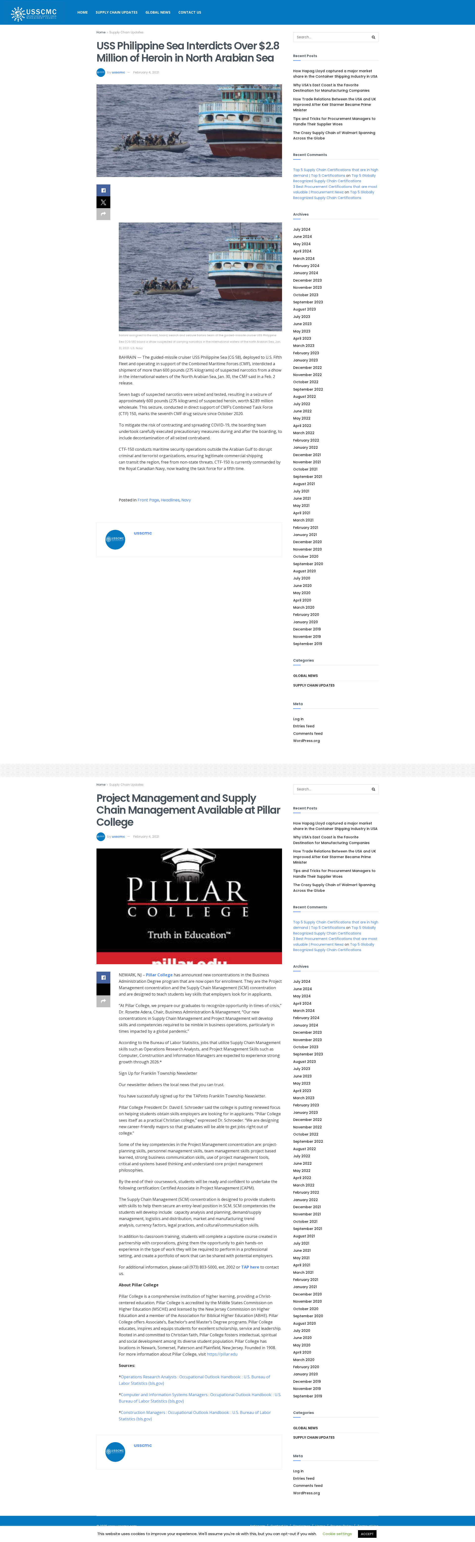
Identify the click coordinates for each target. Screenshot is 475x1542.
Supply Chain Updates (117, 12)
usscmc (118, 72)
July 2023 (301, 316)
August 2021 (304, 483)
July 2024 (301, 229)
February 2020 (306, 614)
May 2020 (301, 592)
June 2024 (302, 236)
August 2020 (304, 571)
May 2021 (301, 505)
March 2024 (304, 258)
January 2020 (305, 622)
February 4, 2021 (146, 72)
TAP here (250, 1267)
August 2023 (304, 309)
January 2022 (305, 447)
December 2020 (307, 541)
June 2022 (302, 411)
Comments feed (308, 733)
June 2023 (302, 323)
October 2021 (305, 469)
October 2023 (305, 294)
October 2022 (305, 382)
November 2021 (307, 462)
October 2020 (305, 556)
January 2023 (305, 360)
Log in (298, 718)
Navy (186, 500)
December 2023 (307, 280)
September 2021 (307, 476)
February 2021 (305, 527)
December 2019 (307, 629)
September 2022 (308, 389)
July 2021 (301, 491)
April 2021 (301, 513)
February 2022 (306, 440)
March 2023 (303, 345)
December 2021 (307, 454)
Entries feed (303, 726)
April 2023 (302, 338)
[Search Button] (374, 37)
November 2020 (307, 549)
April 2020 (302, 600)
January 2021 (305, 534)
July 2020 (301, 578)
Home (82, 12)
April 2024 (302, 251)
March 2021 (303, 520)
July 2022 (301, 404)
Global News (157, 12)
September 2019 (307, 643)
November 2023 (307, 287)
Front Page (148, 500)
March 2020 (303, 607)
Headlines (170, 500)
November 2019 (307, 636)
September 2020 (308, 563)
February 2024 (306, 265)
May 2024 (302, 244)
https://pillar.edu (222, 1354)
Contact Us (189, 12)
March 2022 (303, 432)
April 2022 (302, 425)
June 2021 (302, 498)
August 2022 (304, 396)
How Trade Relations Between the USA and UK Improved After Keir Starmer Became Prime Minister (334, 105)
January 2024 (305, 272)
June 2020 (302, 585)
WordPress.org (306, 740)
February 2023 (306, 353)
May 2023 (301, 331)
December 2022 (307, 367)
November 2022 (307, 374)
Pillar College (159, 975)
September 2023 (308, 302)
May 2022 (301, 418)
